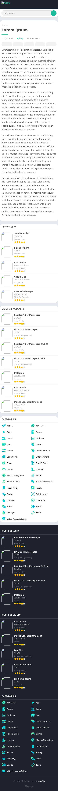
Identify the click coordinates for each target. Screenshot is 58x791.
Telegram (40, 44)
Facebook (6, 44)
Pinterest (29, 44)
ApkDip (20, 38)
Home (4, 25)
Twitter (18, 44)
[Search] (54, 13)
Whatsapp (51, 44)
